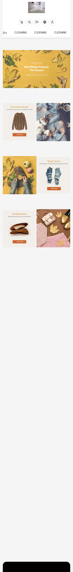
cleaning (20, 32)
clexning (60, 32)
